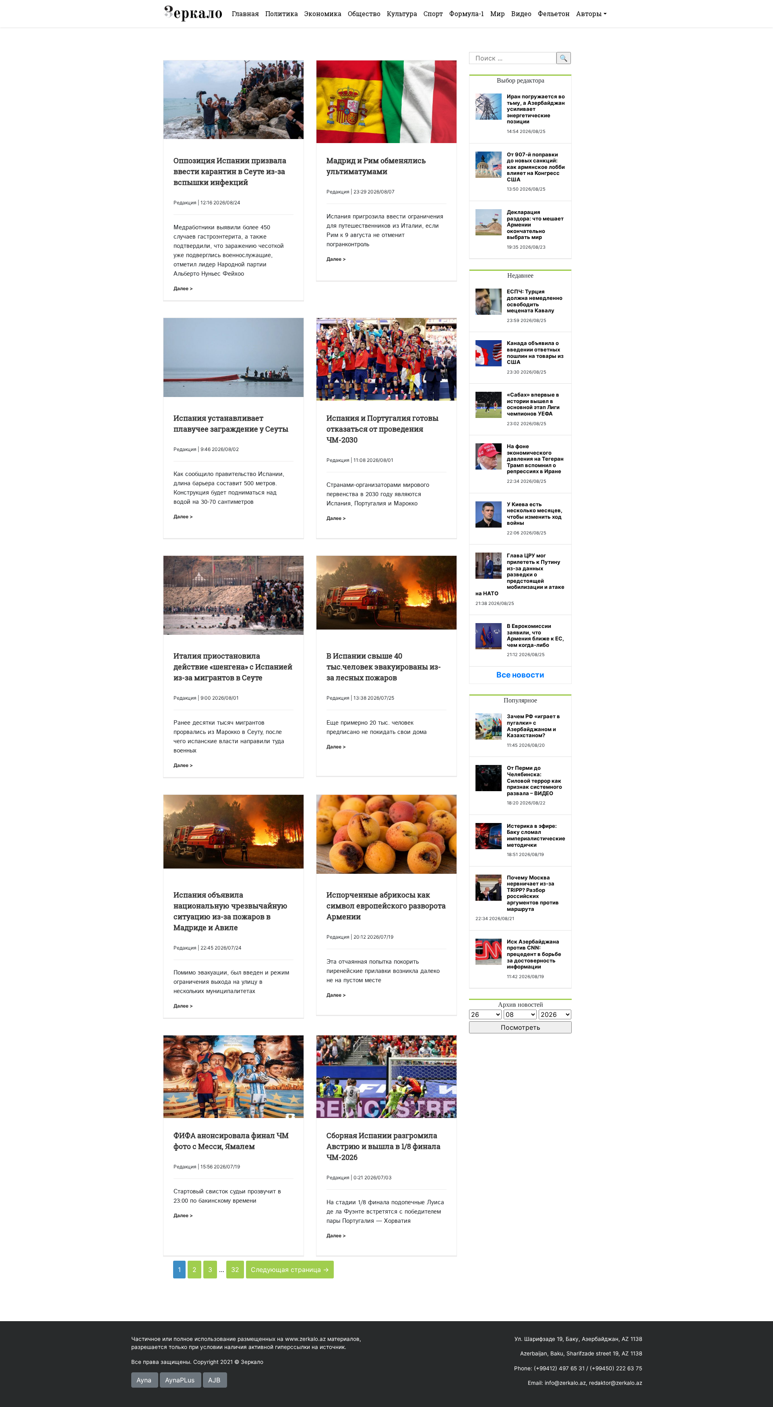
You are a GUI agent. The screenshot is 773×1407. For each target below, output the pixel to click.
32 (235, 1270)
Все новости (520, 675)
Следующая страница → (290, 1270)
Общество (364, 13)
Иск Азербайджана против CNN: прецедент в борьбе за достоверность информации (534, 954)
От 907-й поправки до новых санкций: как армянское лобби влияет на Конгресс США (536, 167)
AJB (214, 1380)
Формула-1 (466, 13)
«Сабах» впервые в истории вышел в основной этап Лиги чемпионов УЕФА (533, 404)
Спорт (433, 13)
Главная (245, 13)
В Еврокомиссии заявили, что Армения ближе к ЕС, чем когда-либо (535, 635)
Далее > (183, 288)
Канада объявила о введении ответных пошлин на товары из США (535, 352)
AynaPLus (179, 1380)
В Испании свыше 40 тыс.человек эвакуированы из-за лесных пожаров (384, 666)
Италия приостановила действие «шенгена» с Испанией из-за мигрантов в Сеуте (233, 666)
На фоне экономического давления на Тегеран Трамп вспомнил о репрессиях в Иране (535, 458)
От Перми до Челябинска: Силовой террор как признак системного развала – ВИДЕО (534, 780)
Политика (281, 13)
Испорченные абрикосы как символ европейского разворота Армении (386, 905)
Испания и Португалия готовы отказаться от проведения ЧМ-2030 (382, 429)
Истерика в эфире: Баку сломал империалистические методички (536, 835)
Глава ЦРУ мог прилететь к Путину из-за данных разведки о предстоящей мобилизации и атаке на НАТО (519, 574)
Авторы (589, 13)
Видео (521, 13)
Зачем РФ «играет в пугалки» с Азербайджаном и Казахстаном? (533, 725)
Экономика (322, 13)
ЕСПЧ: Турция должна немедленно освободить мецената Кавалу (534, 301)
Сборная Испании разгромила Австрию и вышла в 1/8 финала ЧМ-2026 (383, 1146)
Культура (402, 13)
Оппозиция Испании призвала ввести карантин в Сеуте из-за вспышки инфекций (230, 171)
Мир (497, 13)
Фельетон (554, 13)
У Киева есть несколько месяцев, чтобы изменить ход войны (534, 513)
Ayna (143, 1380)
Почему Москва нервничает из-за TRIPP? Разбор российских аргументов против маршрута (533, 893)
